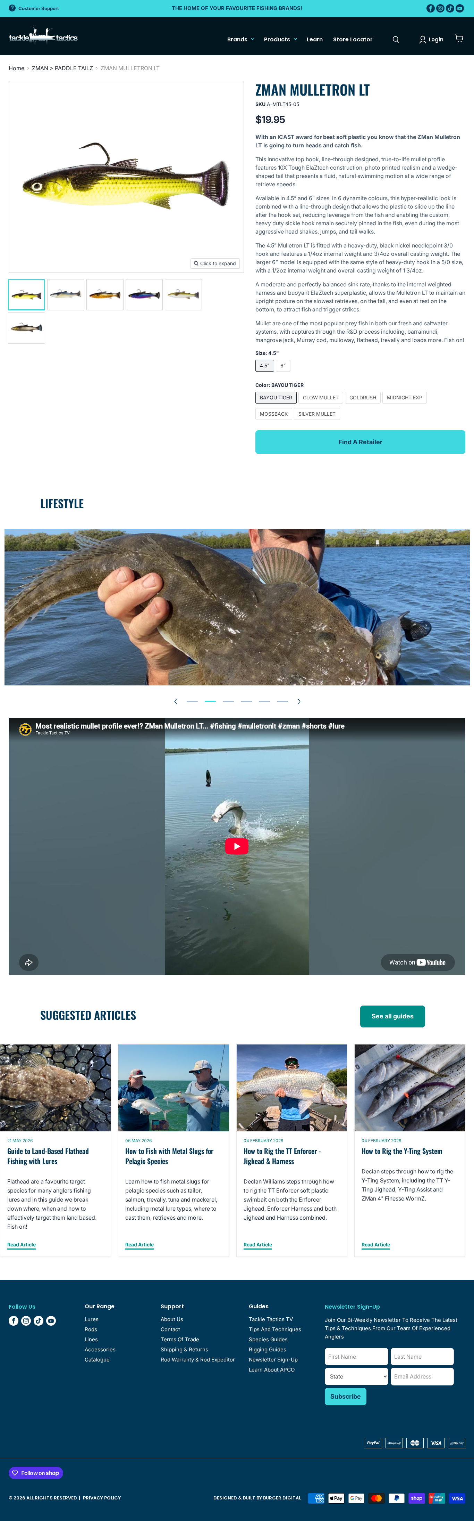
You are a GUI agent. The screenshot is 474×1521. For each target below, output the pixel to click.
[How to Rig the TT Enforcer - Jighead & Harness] (292, 1087)
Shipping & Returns (184, 1349)
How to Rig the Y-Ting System (402, 1151)
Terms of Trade (180, 1339)
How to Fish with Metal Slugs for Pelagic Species (169, 1156)
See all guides (393, 1016)
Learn (315, 39)
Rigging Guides (267, 1349)
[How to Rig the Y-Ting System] (410, 1087)
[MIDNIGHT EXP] (405, 404)
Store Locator (353, 39)
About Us (172, 1319)
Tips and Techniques (275, 1329)
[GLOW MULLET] (321, 404)
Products (277, 39)
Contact (170, 1329)
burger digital (282, 1498)
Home (16, 68)
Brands (237, 39)
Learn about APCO (272, 1369)
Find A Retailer (360, 442)
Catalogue (97, 1359)
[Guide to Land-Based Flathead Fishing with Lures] (55, 1087)
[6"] (284, 372)
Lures (92, 1319)
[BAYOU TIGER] (276, 404)
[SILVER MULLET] (318, 421)
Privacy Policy (102, 1498)
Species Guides (268, 1339)
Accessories (100, 1349)
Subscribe (345, 1396)
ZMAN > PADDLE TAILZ (62, 68)
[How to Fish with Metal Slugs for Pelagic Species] (173, 1087)
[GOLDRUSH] (363, 404)
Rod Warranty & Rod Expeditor (198, 1359)
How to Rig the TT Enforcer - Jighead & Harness (282, 1156)
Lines (91, 1339)
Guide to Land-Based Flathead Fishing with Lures (48, 1156)
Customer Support (38, 8)
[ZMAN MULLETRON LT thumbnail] (26, 294)
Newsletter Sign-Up (273, 1359)
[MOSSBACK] (274, 421)
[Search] (396, 40)
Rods (91, 1329)
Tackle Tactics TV (271, 1319)
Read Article (21, 1244)
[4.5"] (265, 372)
